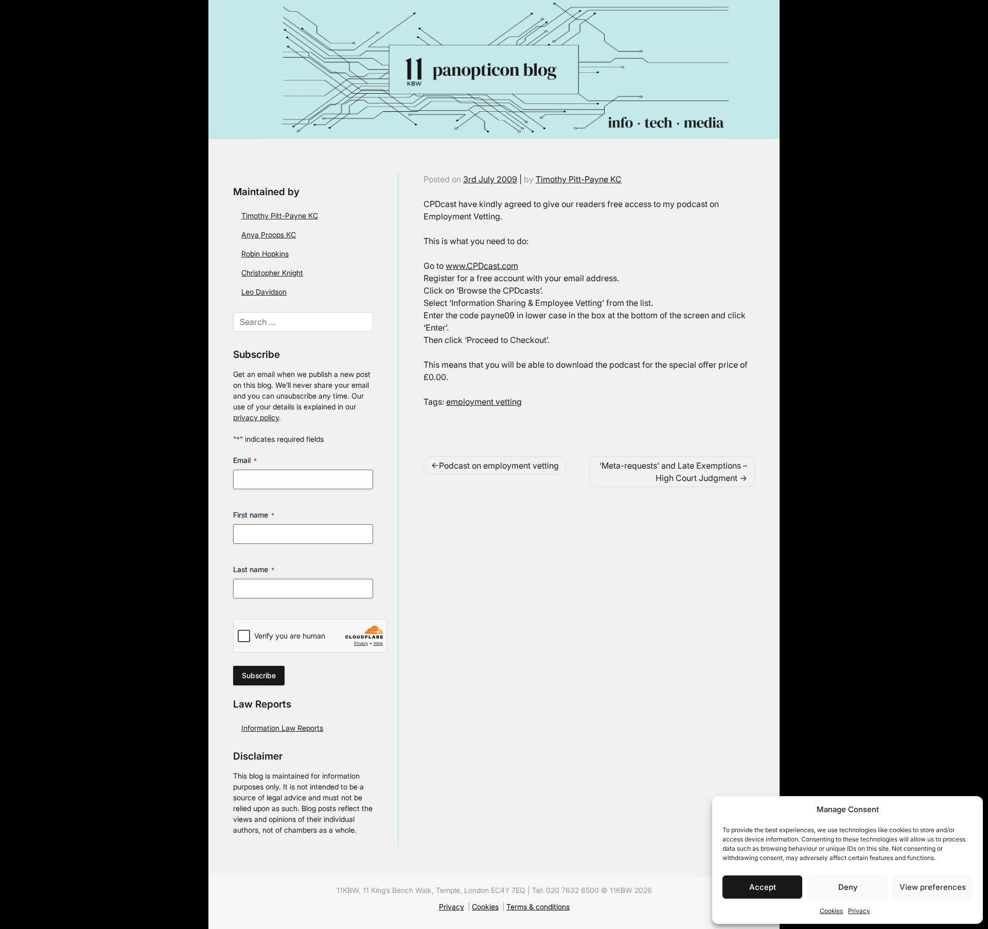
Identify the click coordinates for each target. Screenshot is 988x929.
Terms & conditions (538, 907)
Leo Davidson (264, 291)
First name (253, 514)
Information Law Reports (282, 728)
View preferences (932, 887)
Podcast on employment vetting (499, 465)
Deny (847, 887)
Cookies (831, 911)
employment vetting (484, 402)
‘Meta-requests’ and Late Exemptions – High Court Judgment (673, 471)
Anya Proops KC (268, 234)
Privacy (859, 911)
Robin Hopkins (265, 253)
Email (245, 460)
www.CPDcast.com (482, 266)
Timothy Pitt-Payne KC (279, 215)
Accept (762, 887)
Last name (253, 569)
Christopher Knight (272, 272)
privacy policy (256, 417)
